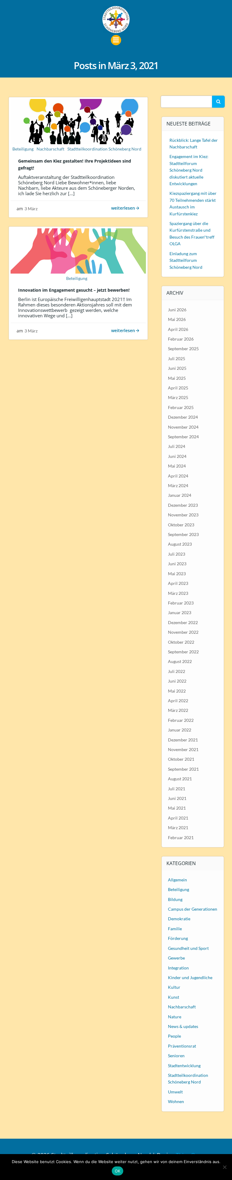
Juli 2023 (176, 554)
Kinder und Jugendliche (190, 977)
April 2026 (178, 329)
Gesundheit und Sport (188, 948)
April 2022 (178, 700)
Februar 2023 (181, 602)
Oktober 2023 (181, 524)
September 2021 (183, 769)
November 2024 (183, 427)
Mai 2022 (177, 690)
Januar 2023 (179, 612)
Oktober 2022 (181, 642)
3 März (30, 208)
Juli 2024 (176, 446)
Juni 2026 (177, 309)
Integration (178, 967)
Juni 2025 (177, 368)
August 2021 (180, 778)
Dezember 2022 (183, 622)
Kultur (174, 987)
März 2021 (178, 827)
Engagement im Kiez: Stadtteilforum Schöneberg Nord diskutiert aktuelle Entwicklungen (188, 170)
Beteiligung (23, 148)
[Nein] (224, 1167)
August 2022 (180, 661)
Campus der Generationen (192, 909)
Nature (174, 1016)
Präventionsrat (182, 1045)
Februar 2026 (181, 338)
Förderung (178, 938)
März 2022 (178, 710)
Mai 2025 (177, 378)
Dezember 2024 (183, 417)
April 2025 (178, 387)
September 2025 (183, 348)
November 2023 (183, 514)
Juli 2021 (176, 788)
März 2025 (178, 397)
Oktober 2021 (181, 759)
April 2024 (178, 475)
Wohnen (176, 1101)
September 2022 (183, 651)
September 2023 (183, 534)
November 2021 (183, 749)
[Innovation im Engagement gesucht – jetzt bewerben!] (78, 250)
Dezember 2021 (183, 739)
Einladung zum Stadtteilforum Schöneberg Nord (185, 260)
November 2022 (183, 632)
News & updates (183, 1026)
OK (118, 1171)
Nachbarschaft (50, 148)
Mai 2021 (177, 807)
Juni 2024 (177, 456)
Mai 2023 (177, 573)
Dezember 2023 (183, 505)
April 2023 (178, 583)
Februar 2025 (181, 407)
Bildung (175, 899)
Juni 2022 (177, 681)
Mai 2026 (177, 319)
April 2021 (178, 817)
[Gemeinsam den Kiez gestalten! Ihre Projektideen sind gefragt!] (78, 120)
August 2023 (180, 544)
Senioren (176, 1055)
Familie (175, 928)
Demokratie (179, 918)
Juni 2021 (177, 798)
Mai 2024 (177, 465)
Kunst (173, 997)
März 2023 (178, 593)
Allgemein (177, 879)
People (174, 1036)
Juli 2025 (176, 358)
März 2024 (178, 485)
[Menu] (116, 40)
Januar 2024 (179, 495)
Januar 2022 (179, 729)
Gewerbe (176, 957)
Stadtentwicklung (184, 1065)
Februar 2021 (181, 837)
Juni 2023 (177, 563)
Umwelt (175, 1091)
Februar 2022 (181, 720)
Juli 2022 (176, 671)
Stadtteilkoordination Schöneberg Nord (104, 148)
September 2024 (183, 436)
